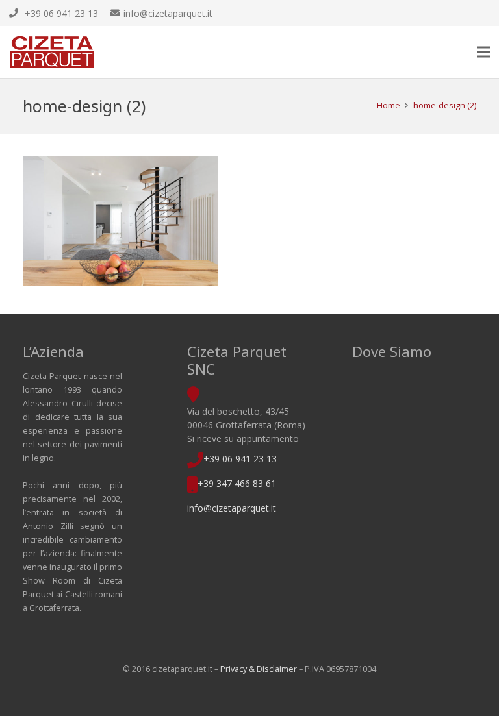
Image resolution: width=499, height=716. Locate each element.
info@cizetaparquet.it (231, 508)
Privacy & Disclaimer (258, 668)
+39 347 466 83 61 (237, 483)
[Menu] (483, 52)
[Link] (52, 52)
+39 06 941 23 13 (240, 458)
